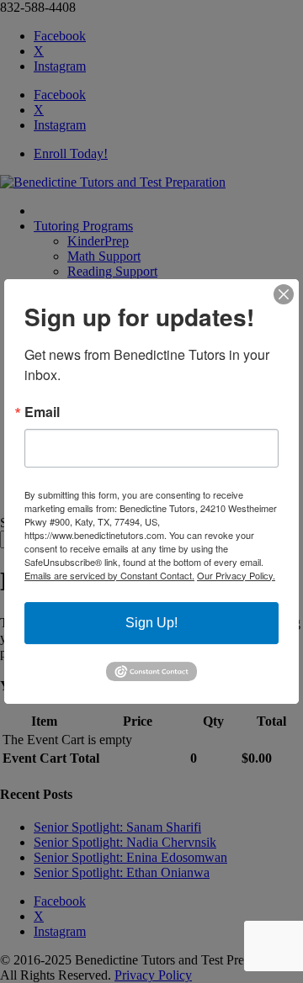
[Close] (284, 294)
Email (42, 412)
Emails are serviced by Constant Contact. (109, 575)
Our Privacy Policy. (236, 575)
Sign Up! (151, 623)
